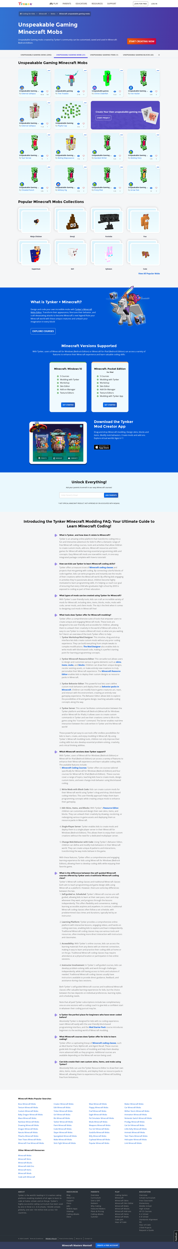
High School (144, 1209)
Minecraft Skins (24, 1159)
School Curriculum (147, 1198)
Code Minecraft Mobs (63, 1129)
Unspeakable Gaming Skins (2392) (36, 55)
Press (69, 1203)
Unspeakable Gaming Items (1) (104, 55)
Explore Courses (43, 331)
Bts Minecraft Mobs (62, 1118)
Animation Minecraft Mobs (135, 1114)
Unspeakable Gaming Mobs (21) (70, 55)
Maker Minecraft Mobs (133, 1104)
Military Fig (62, 190)
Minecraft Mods (24, 1173)
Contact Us (88, 1238)
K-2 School (143, 1214)
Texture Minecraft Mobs (28, 1107)
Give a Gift (95, 1200)
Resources (97, 3)
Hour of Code (120, 1222)
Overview (95, 1195)
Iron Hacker (135, 93)
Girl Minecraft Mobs (62, 1114)
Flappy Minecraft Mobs (98, 1107)
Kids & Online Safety (66, 1238)
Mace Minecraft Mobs (27, 1118)
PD (140, 1222)
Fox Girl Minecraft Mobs (99, 1129)
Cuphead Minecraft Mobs (99, 1139)
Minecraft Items (24, 1170)
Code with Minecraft (26, 1177)
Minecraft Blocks (25, 1162)
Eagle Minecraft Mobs (98, 1114)
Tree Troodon (63, 93)
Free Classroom (146, 1200)
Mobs (53, 14)
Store (69, 1217)
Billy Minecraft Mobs (97, 1136)
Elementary (144, 1203)
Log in (154, 4)
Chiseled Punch (28, 190)
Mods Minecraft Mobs (98, 1122)
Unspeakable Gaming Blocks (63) (138, 55)
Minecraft (43, 14)
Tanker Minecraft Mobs (63, 1122)
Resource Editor (110, 808)
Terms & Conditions (36, 1238)
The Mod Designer (92, 646)
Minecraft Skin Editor (124, 1203)
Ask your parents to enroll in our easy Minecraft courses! (89, 487)
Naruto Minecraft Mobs (28, 1132)
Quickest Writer (100, 158)
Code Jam (119, 1219)
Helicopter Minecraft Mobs (135, 1139)
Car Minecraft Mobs (132, 1107)
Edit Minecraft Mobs (62, 1107)
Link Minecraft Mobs (133, 1143)
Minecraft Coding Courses (74, 767)
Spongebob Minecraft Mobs (65, 1136)
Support (111, 3)
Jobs (68, 1206)
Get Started (68, 405)
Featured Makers (98, 1209)
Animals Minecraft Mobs (134, 1132)
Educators (81, 3)
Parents (67, 3)
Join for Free (141, 4)
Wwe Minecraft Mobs (98, 1104)
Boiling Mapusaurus (66, 158)
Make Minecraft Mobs (63, 1139)
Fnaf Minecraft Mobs (97, 1111)
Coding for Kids (28, 14)
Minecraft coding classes (101, 567)
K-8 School (143, 1217)
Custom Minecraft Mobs (28, 1111)
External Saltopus (29, 93)
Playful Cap (62, 126)
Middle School (145, 1206)
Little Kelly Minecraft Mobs (135, 1129)
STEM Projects (145, 1227)
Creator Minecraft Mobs (64, 1104)
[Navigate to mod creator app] (58, 442)
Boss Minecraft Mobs (27, 1104)
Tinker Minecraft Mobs (63, 1111)
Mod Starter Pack (97, 1027)
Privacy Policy (51, 1238)
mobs (71, 665)
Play (55, 3)
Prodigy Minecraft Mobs (134, 1122)
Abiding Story (136, 158)
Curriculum (96, 1198)
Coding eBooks (73, 1214)
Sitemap (70, 1211)
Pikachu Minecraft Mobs (28, 1136)
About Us (70, 1198)
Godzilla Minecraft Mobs (99, 1132)
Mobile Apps (72, 1209)
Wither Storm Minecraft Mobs (136, 1111)
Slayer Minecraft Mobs (63, 1132)
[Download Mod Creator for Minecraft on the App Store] (102, 447)
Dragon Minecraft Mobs (28, 1129)
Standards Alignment (148, 1219)
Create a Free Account (107, 1245)
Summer (94, 1217)
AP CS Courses (145, 1211)
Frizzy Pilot (98, 190)
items (64, 665)
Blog (68, 1195)
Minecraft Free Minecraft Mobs (31, 1143)
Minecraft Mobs (24, 1155)
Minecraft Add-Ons (26, 1166)
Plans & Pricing (97, 1211)
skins (118, 662)
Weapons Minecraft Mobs (99, 1125)
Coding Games (121, 1195)
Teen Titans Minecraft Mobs (135, 1136)
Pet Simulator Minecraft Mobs (101, 1118)
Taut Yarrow (26, 158)
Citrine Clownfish (101, 93)
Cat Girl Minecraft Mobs (134, 1125)
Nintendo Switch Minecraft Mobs (138, 1118)
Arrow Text (135, 190)
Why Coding (96, 1206)
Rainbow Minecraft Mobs (28, 1122)
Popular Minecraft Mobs (99, 1143)
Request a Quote (146, 1230)
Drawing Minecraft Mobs (28, 1125)
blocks (81, 665)
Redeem (94, 1203)
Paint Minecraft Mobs (63, 1125)
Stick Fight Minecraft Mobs (65, 1143)
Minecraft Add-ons (123, 1211)
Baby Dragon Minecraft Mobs (30, 1114)
